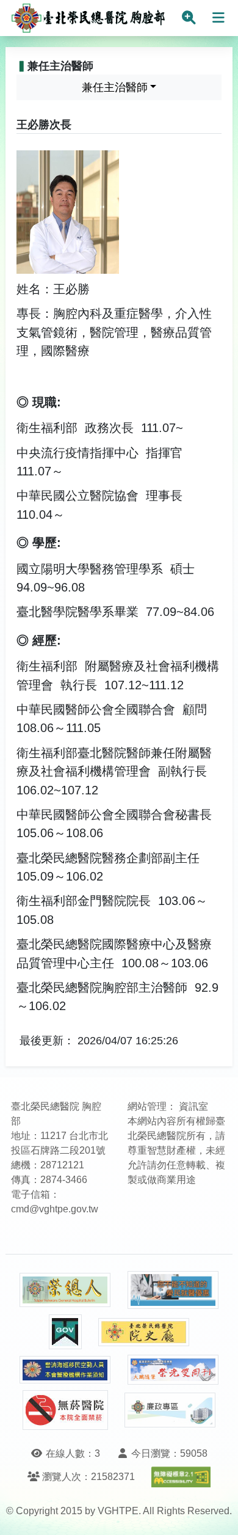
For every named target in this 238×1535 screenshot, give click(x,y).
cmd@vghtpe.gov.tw (54, 1209)
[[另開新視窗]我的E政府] (65, 1331)
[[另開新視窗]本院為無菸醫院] (65, 1410)
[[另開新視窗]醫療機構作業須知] (65, 1369)
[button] (217, 1513)
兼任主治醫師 (115, 87)
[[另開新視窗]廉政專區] (170, 1410)
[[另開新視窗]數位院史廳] (144, 1332)
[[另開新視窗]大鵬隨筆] (173, 1370)
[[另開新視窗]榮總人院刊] (65, 1290)
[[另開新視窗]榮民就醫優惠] (173, 1290)
